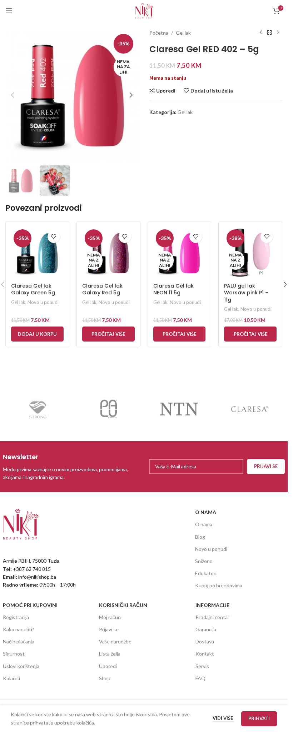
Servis (202, 666)
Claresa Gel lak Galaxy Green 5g (33, 289)
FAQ (200, 678)
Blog (200, 537)
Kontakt (204, 654)
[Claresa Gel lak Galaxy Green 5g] (37, 253)
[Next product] (278, 33)
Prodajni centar (212, 617)
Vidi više (223, 718)
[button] (12, 95)
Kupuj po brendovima (218, 585)
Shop (104, 678)
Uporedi (108, 666)
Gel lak (183, 33)
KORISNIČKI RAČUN (123, 605)
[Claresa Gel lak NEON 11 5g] (179, 253)
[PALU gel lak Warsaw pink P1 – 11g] (250, 253)
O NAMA (205, 512)
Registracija (16, 617)
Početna (158, 33)
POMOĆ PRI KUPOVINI (30, 605)
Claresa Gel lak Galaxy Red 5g (102, 289)
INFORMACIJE (212, 605)
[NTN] (179, 409)
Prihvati (259, 718)
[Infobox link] (71, 467)
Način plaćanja (18, 641)
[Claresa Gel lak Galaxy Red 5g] (108, 253)
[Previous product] (261, 33)
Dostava (204, 641)
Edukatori (206, 573)
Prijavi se (109, 629)
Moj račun (110, 617)
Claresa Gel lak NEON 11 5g (173, 289)
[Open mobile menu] (9, 11)
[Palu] (108, 409)
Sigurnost (14, 654)
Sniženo (204, 561)
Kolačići (11, 678)
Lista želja (109, 654)
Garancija (205, 629)
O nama (203, 524)
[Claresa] (249, 409)
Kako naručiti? (18, 629)
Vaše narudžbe (115, 641)
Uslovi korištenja (21, 666)
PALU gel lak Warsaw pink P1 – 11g (246, 292)
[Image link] (21, 524)
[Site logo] (144, 10)
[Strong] (38, 409)
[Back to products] (269, 33)
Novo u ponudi (43, 302)
